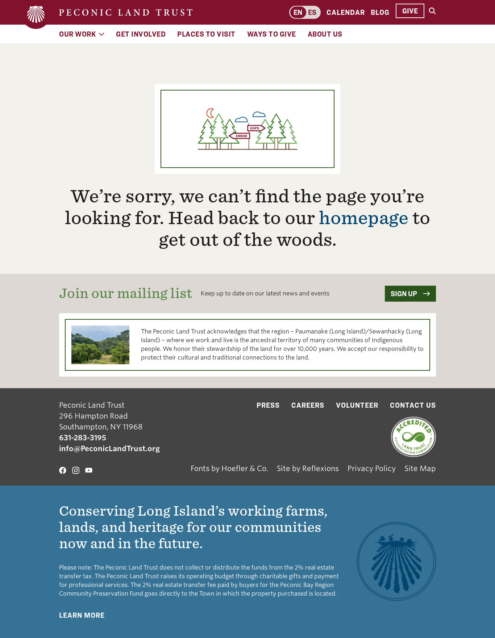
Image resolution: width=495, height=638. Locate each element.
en (298, 12)
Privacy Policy (372, 468)
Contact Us (413, 405)
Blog (380, 12)
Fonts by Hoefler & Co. (229, 468)
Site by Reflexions (308, 468)
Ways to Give (271, 34)
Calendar (345, 12)
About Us (325, 34)
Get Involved (141, 34)
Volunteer (357, 405)
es (312, 12)
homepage (363, 217)
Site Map (420, 468)
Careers (307, 405)
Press (268, 405)
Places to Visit (206, 34)
